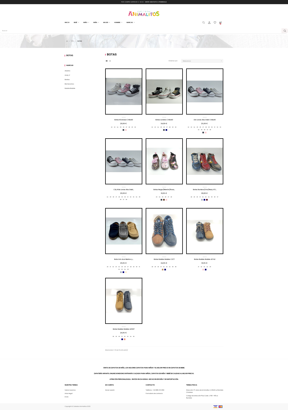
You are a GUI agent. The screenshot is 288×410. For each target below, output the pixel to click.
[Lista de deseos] (137, 73)
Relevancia (202, 61)
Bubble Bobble (70, 88)
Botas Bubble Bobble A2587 (124, 329)
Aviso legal (68, 393)
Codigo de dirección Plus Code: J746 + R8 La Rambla (202, 397)
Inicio (124, 117)
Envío (66, 397)
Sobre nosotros (70, 390)
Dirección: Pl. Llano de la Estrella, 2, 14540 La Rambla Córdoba (204, 391)
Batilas (67, 79)
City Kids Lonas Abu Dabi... (124, 189)
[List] (110, 61)
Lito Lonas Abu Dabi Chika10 (205, 120)
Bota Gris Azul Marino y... (123, 259)
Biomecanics (69, 84)
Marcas (69, 65)
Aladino (67, 71)
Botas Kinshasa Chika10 (123, 120)
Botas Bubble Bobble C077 (164, 259)
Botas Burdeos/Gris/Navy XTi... (205, 189)
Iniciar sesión (110, 390)
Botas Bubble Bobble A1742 (204, 259)
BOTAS (69, 56)
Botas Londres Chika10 (164, 120)
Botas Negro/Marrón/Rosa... (164, 189)
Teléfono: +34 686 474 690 (155, 390)
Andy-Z (67, 75)
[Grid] (106, 61)
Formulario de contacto (154, 393)
